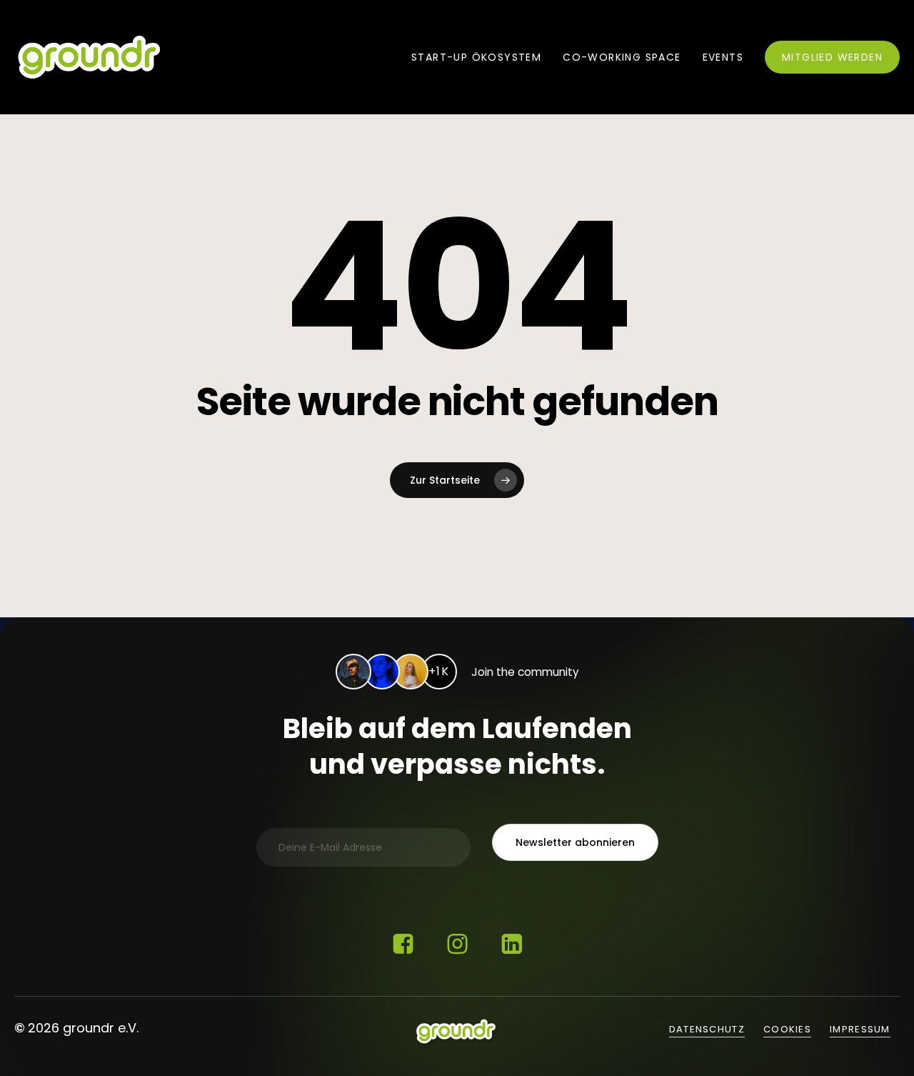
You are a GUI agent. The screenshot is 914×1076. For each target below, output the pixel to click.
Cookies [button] (787, 1029)
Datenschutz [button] (707, 1029)
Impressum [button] (860, 1029)
